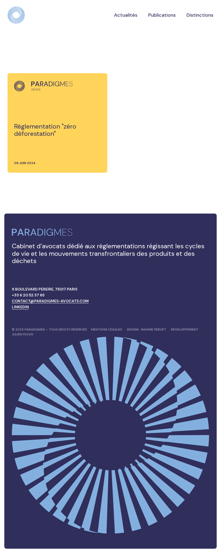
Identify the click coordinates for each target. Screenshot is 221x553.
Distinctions (200, 15)
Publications (162, 15)
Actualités (125, 15)
